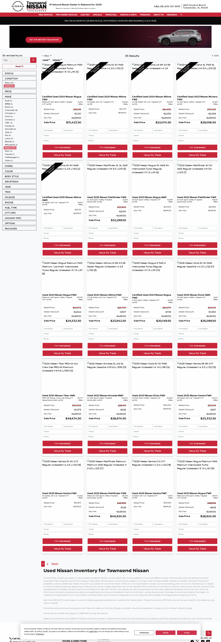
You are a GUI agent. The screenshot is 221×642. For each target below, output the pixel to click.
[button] (45, 15)
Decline (165, 633)
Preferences (144, 633)
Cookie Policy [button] (93, 631)
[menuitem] (20, 82)
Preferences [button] (40, 634)
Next (54, 564)
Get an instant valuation (44, 40)
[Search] (33, 60)
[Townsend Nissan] (29, 6)
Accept (187, 633)
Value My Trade (62, 155)
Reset (18, 66)
